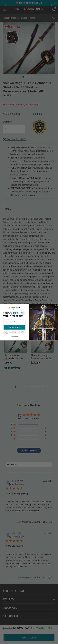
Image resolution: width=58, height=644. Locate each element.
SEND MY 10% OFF (14, 327)
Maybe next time (14, 336)
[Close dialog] (56, 305)
